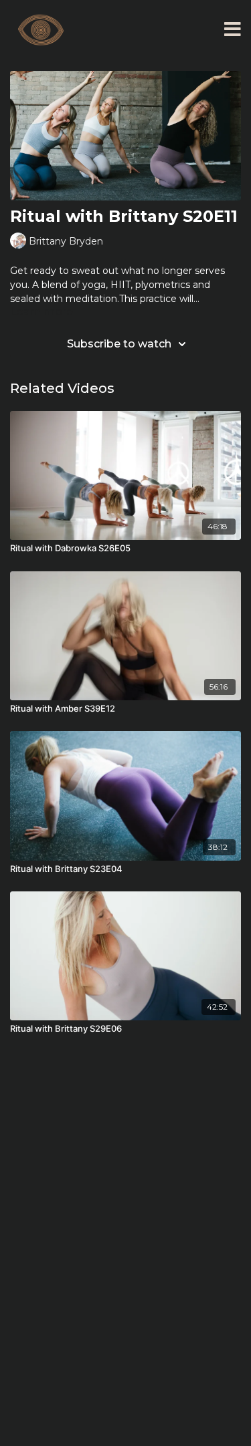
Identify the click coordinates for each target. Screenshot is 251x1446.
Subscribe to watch (119, 343)
